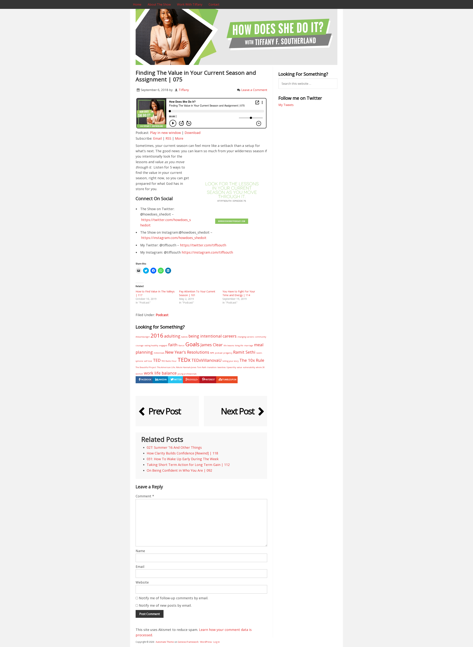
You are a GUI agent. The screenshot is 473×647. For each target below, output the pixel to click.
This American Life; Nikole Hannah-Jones (176, 367)
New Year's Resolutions (187, 352)
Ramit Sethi (244, 352)
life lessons (229, 345)
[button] (232, 189)
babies (184, 337)
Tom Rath (201, 367)
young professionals (187, 374)
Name (140, 551)
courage (140, 345)
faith (173, 344)
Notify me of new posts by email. (165, 605)
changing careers (245, 337)
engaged (163, 345)
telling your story (230, 361)
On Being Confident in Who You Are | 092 (179, 470)
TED (157, 360)
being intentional (205, 336)
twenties (221, 367)
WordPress (206, 641)
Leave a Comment (254, 90)
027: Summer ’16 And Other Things (174, 447)
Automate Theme (165, 641)
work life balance (160, 373)
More (179, 138)
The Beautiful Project (146, 367)
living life (239, 345)
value (239, 367)
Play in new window (165, 132)
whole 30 (260, 367)
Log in (216, 641)
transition (212, 367)
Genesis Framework (188, 641)
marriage (248, 345)
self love (148, 361)
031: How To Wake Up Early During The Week (183, 459)
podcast (218, 353)
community (260, 337)
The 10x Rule (251, 360)
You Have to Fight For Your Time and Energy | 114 (238, 293)
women (139, 374)
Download (192, 132)
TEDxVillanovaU (206, 360)
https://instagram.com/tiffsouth (207, 252)
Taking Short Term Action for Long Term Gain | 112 (188, 464)
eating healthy (151, 345)
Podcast (162, 315)
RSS (168, 138)
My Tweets (286, 105)
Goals (192, 344)
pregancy (227, 353)
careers (229, 336)
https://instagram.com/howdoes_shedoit (173, 237)
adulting (172, 336)
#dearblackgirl (143, 337)
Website (142, 582)
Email (157, 138)
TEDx (184, 359)
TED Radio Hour (169, 361)
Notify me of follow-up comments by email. (173, 598)
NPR (212, 353)
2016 (157, 335)
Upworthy (231, 367)
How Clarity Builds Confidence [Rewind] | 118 (182, 453)
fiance (181, 345)
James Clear (211, 344)
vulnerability (249, 367)
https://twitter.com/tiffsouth (203, 245)
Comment (145, 496)
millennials (159, 353)
